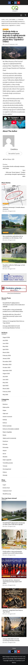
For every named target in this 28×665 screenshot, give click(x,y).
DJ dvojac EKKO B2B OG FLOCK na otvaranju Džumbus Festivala (11, 326)
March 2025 (6, 388)
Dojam (4, 410)
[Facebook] (9, 2)
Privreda (5, 444)
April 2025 (5, 385)
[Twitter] (12, 2)
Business (5, 404)
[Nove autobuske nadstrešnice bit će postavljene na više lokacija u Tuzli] (14, 224)
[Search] (25, 15)
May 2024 (5, 394)
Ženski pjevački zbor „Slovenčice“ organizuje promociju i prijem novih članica (12, 316)
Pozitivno (5, 441)
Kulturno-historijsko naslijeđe (11, 429)
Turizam (5, 466)
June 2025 (5, 379)
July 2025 (5, 376)
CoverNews (18, 660)
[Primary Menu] (21, 15)
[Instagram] (15, 2)
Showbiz (5, 456)
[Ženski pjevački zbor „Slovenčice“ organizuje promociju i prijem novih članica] (14, 568)
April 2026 (5, 349)
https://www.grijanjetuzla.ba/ (14, 293)
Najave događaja (7, 432)
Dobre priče (5, 29)
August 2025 (6, 373)
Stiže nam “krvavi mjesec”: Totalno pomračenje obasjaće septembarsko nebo (15, 173)
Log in (4, 484)
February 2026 (7, 355)
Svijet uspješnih (7, 459)
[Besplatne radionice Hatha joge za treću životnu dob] (14, 253)
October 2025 (6, 367)
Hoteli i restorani (7, 416)
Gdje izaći (5, 413)
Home (14, 648)
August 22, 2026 (12, 211)
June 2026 (5, 343)
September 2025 (7, 370)
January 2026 (6, 358)
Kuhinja (5, 419)
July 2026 (5, 340)
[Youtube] (18, 2)
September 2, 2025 (14, 44)
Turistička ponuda (8, 463)
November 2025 (7, 364)
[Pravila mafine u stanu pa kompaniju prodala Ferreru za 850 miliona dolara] (14, 539)
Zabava (5, 472)
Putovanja (5, 447)
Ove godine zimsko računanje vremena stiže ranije (13, 166)
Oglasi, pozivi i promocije (9, 438)
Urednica (6, 44)
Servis (4, 453)
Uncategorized (7, 469)
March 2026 (6, 352)
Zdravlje (5, 475)
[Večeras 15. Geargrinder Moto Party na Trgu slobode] (14, 598)
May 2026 (5, 346)
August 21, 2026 (12, 268)
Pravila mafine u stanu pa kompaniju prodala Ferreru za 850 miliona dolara (13, 310)
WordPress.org (7, 493)
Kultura (5, 422)
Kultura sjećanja (7, 425)
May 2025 (5, 382)
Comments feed (7, 490)
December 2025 (7, 361)
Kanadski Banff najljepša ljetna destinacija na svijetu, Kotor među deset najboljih (14, 304)
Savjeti (4, 450)
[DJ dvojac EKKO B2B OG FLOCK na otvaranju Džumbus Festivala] (14, 627)
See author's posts (14, 153)
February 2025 (7, 391)
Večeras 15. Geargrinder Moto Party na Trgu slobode (13, 322)
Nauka (4, 435)
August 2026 (6, 337)
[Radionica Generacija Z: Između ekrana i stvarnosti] (14, 195)
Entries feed (6, 487)
